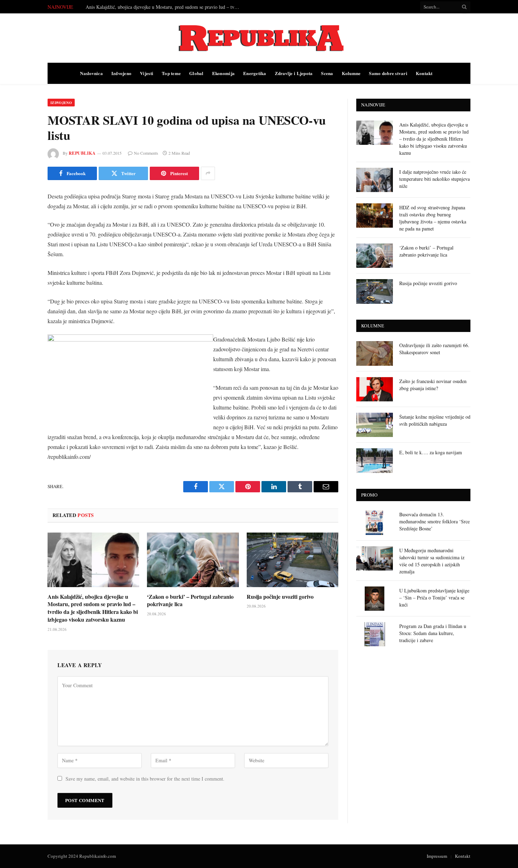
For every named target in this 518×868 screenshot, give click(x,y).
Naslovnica (91, 73)
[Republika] (259, 38)
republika (82, 153)
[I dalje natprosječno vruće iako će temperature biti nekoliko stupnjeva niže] (374, 180)
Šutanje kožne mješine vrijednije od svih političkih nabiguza (434, 420)
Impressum (437, 856)
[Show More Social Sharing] (208, 173)
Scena (327, 73)
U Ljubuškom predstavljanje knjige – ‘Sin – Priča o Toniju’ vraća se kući (434, 597)
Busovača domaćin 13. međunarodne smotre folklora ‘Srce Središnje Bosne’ (434, 521)
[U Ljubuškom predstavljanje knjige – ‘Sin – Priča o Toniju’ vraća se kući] (374, 598)
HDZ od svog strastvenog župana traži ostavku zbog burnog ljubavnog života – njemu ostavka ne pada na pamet (432, 218)
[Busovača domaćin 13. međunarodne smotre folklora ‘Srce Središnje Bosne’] (374, 522)
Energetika (254, 73)
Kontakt (424, 73)
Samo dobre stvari (388, 73)
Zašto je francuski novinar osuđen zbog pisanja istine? (433, 385)
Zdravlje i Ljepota (294, 73)
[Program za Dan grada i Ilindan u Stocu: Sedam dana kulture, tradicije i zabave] (374, 634)
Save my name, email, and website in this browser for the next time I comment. (145, 778)
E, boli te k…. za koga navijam (430, 452)
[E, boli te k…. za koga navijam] (374, 460)
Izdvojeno (121, 73)
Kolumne (351, 73)
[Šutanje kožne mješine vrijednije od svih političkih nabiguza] (374, 425)
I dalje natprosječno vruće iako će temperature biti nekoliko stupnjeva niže (160, 7)
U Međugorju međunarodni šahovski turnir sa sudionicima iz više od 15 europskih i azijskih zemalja (431, 561)
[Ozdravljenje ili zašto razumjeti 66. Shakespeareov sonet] (374, 353)
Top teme (171, 73)
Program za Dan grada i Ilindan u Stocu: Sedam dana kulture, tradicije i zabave (432, 633)
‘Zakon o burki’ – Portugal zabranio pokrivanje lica (190, 600)
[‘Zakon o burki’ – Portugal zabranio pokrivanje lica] (193, 560)
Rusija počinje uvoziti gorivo (280, 597)
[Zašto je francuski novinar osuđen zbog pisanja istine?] (374, 389)
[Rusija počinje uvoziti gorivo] (292, 560)
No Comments (146, 153)
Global (196, 73)
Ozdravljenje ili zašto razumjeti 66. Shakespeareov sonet (434, 349)
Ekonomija (223, 73)
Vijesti (146, 73)
